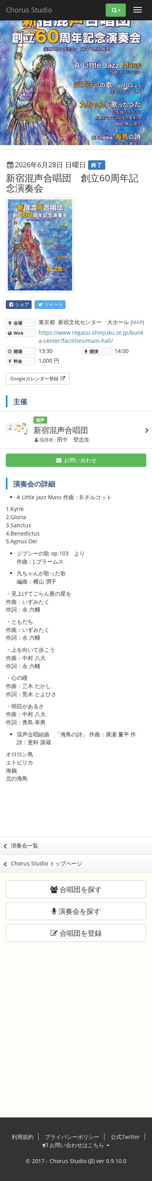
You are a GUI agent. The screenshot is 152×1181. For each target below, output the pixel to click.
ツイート (53, 304)
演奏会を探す (79, 911)
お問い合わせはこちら (77, 1145)
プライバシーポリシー (72, 1136)
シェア (21, 304)
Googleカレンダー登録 (35, 378)
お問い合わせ (79, 460)
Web (17, 333)
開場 (17, 351)
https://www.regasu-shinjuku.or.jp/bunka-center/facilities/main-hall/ (91, 336)
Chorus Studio (29, 9)
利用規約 (23, 1136)
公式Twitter (125, 1136)
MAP (137, 322)
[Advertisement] (76, 813)
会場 (17, 323)
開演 (93, 351)
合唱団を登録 (80, 933)
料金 (17, 361)
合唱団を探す (80, 889)
